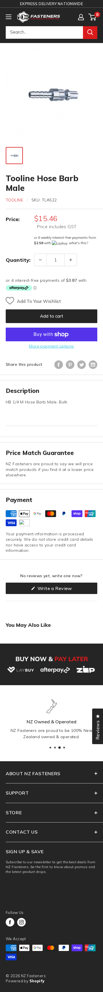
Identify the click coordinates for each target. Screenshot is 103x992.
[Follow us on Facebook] (10, 922)
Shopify (37, 981)
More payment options (51, 346)
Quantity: (18, 260)
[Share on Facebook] (58, 364)
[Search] (90, 32)
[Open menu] (8, 17)
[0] (92, 17)
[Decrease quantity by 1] (40, 260)
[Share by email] (93, 364)
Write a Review (63, 589)
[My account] (81, 17)
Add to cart (51, 316)
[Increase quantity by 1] (71, 260)
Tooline (14, 200)
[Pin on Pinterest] (70, 364)
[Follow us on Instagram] (21, 922)
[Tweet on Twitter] (81, 364)
